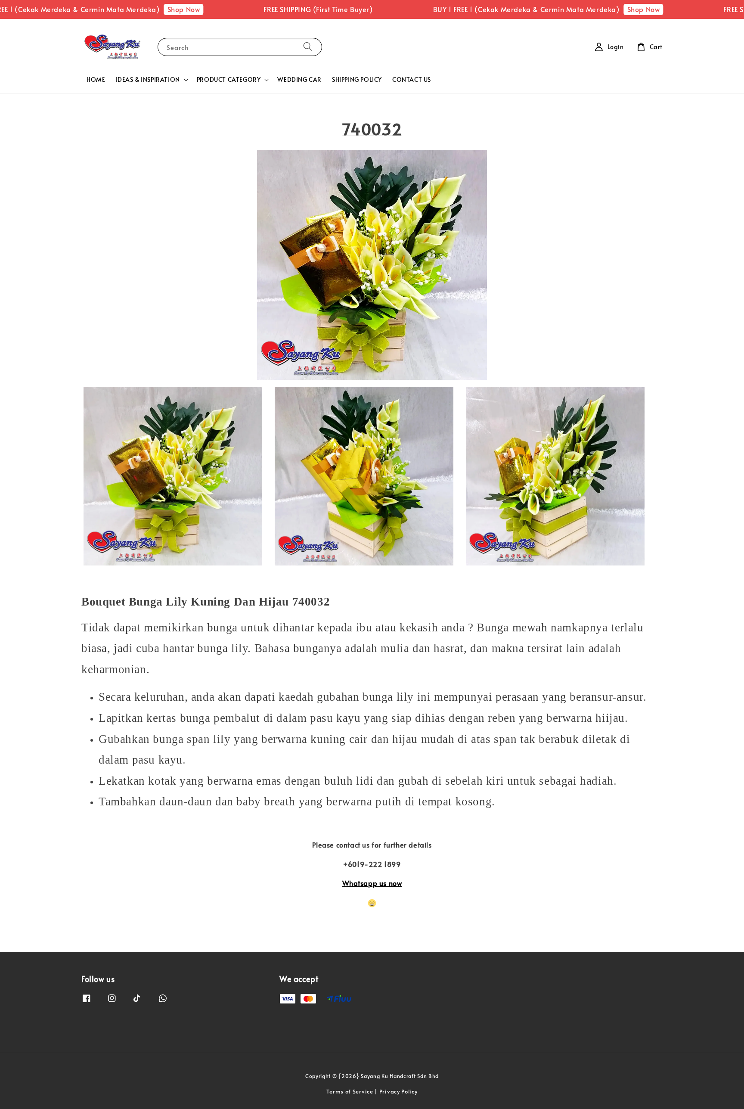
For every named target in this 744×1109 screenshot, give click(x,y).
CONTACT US (411, 79)
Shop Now (155, 9)
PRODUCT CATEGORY (229, 80)
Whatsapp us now (372, 883)
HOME (96, 79)
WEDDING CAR (299, 79)
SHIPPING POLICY (357, 79)
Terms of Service (349, 1091)
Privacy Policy (398, 1091)
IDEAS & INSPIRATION (147, 80)
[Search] (308, 46)
